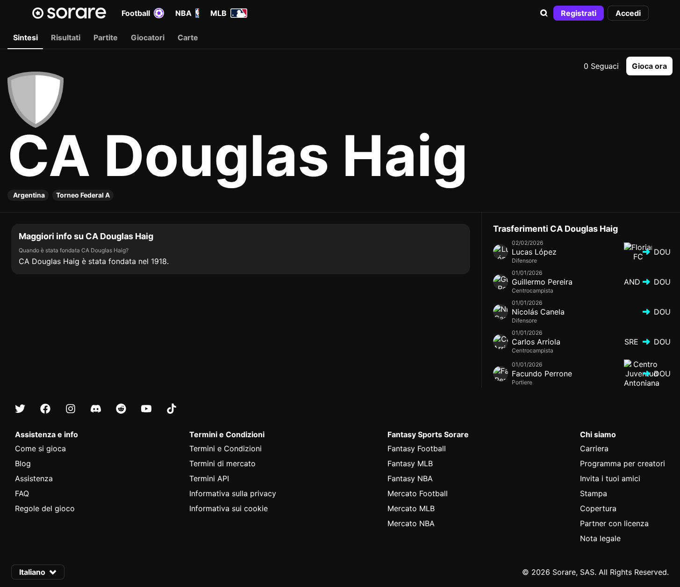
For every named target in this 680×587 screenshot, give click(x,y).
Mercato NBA (411, 523)
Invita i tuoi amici (610, 478)
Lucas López (534, 252)
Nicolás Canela (538, 311)
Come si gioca (40, 448)
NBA (183, 13)
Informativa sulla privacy (232, 493)
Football (136, 13)
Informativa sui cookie (228, 508)
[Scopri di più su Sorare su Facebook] (45, 408)
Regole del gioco (45, 508)
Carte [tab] (188, 37)
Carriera (594, 448)
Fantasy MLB (410, 463)
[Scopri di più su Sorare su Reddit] (121, 408)
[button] (544, 13)
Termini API (209, 478)
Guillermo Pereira (542, 281)
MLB (218, 13)
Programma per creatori (622, 463)
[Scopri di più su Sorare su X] (20, 408)
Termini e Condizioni (225, 448)
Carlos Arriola (536, 341)
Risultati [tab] (65, 37)
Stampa (593, 493)
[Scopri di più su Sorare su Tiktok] (171, 408)
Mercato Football (417, 493)
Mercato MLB (411, 508)
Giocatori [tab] (148, 37)
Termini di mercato (222, 463)
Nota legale (600, 538)
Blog (23, 463)
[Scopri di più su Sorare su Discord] (96, 408)
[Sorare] (69, 13)
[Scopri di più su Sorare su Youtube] (146, 408)
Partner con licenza (614, 523)
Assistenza (34, 478)
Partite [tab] (105, 37)
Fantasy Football (416, 448)
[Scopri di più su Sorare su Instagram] (70, 408)
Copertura (598, 508)
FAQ (22, 493)
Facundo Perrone (542, 373)
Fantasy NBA (410, 478)
